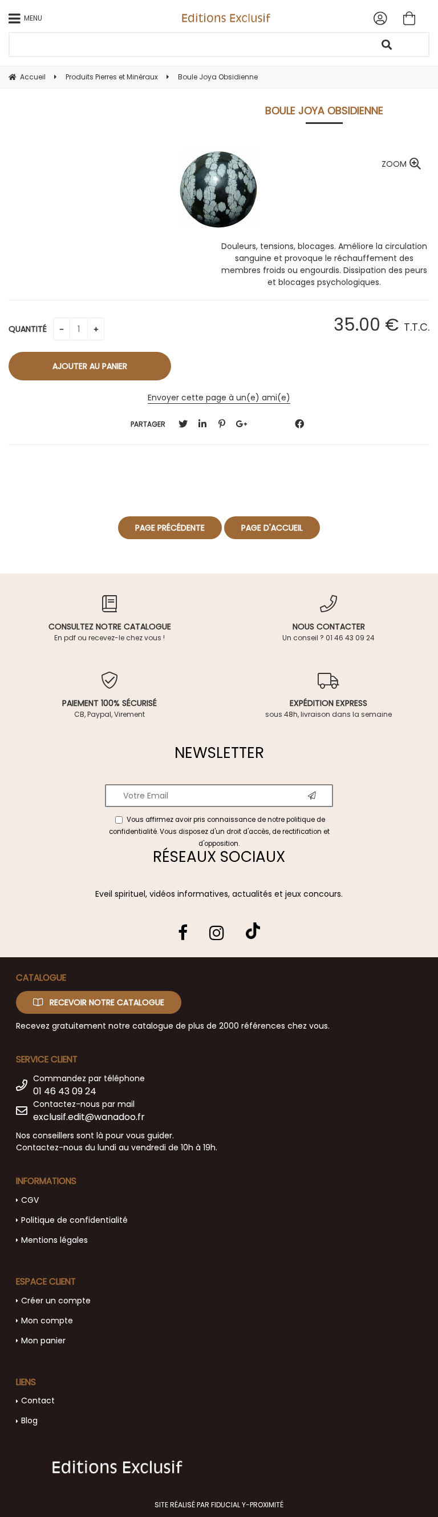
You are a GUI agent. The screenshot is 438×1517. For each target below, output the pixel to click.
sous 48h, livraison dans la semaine (328, 708)
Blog (29, 1420)
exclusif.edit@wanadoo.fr (89, 1116)
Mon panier (43, 1340)
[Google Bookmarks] (241, 424)
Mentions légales (54, 1240)
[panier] (409, 18)
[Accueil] (226, 17)
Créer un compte (56, 1300)
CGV (30, 1200)
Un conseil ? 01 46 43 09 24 (328, 632)
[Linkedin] (202, 424)
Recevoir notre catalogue (105, 1002)
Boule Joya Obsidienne (324, 110)
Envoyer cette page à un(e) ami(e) (219, 397)
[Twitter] (183, 424)
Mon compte (47, 1320)
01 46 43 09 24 (64, 1091)
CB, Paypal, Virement (109, 708)
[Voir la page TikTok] (253, 926)
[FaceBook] (299, 424)
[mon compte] (380, 18)
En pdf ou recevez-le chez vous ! (109, 632)
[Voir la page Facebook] (183, 932)
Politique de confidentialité (74, 1220)
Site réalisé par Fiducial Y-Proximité (219, 1505)
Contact (38, 1400)
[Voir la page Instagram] (216, 932)
